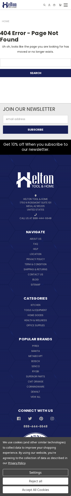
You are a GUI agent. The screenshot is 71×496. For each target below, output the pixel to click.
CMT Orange (35, 381)
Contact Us (35, 274)
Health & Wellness (35, 320)
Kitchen (35, 305)
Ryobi (35, 371)
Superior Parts (35, 376)
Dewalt (35, 391)
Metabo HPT (35, 356)
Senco (36, 366)
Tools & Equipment (35, 310)
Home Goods (35, 315)
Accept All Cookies (35, 490)
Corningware (35, 386)
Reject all (35, 481)
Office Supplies (35, 325)
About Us (35, 238)
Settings (35, 472)
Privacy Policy (35, 259)
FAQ (35, 244)
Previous (12, 484)
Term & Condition (36, 264)
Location (35, 254)
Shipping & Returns (35, 269)
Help (35, 249)
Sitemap (35, 284)
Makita (35, 351)
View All (35, 396)
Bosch (35, 361)
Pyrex (35, 346)
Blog (35, 279)
